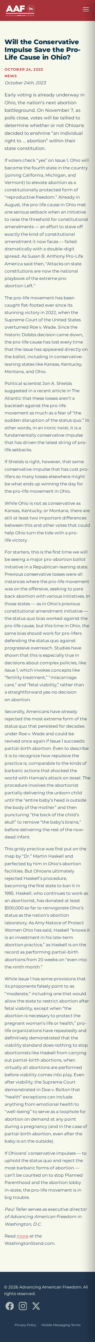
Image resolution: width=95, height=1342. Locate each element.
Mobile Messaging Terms (61, 1325)
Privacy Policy (25, 1325)
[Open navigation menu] (85, 9)
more (22, 1236)
